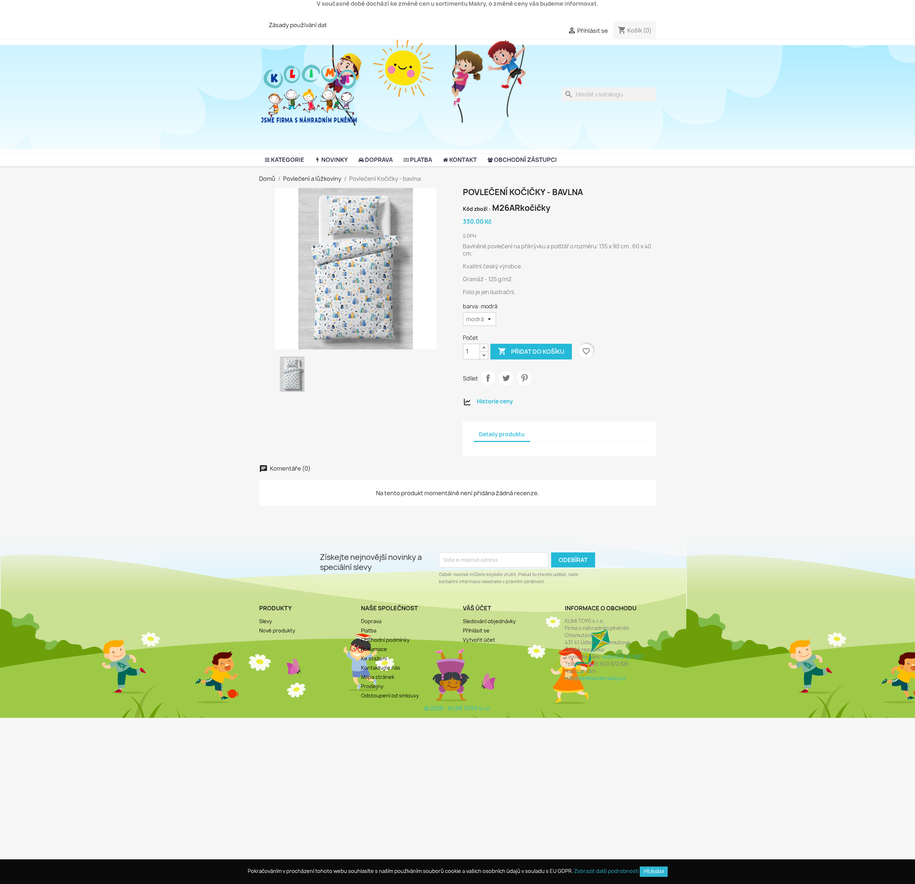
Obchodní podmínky (385, 639)
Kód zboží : (476, 209)
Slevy (265, 621)
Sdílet (488, 378)
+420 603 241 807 (622, 656)
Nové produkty (277, 630)
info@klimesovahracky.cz (595, 678)
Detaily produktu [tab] (502, 434)
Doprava (371, 621)
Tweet (506, 378)
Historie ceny (495, 401)
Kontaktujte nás (380, 667)
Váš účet (477, 608)
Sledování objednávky (489, 621)
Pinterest (524, 378)
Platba (368, 630)
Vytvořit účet (479, 639)
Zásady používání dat (298, 25)
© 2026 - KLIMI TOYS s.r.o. (457, 708)
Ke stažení (374, 658)
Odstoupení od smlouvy (390, 695)
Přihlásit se (476, 630)
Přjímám (654, 871)
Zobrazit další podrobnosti (606, 871)
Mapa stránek (377, 677)
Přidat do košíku (531, 351)
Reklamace (374, 649)
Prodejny (372, 686)
